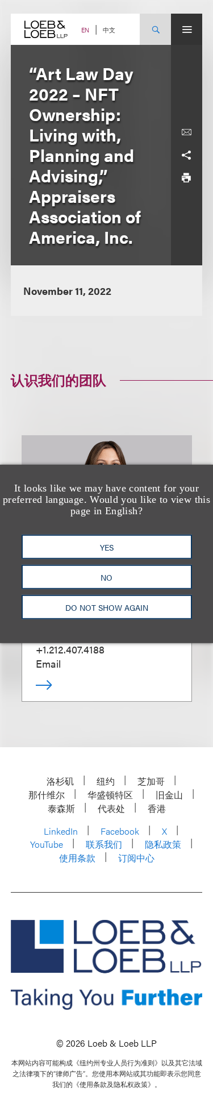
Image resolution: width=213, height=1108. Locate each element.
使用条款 (77, 857)
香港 (157, 808)
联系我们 (104, 844)
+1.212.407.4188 (70, 649)
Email (48, 663)
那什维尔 (46, 794)
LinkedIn (61, 831)
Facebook (120, 831)
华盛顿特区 (110, 794)
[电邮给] (186, 132)
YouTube (46, 844)
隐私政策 (163, 844)
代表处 (111, 808)
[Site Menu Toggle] (186, 29)
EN (85, 30)
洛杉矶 (60, 781)
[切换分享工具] (186, 155)
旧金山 (169, 794)
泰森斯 (61, 808)
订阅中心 (136, 857)
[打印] (186, 177)
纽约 (106, 781)
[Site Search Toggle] (155, 29)
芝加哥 (151, 781)
